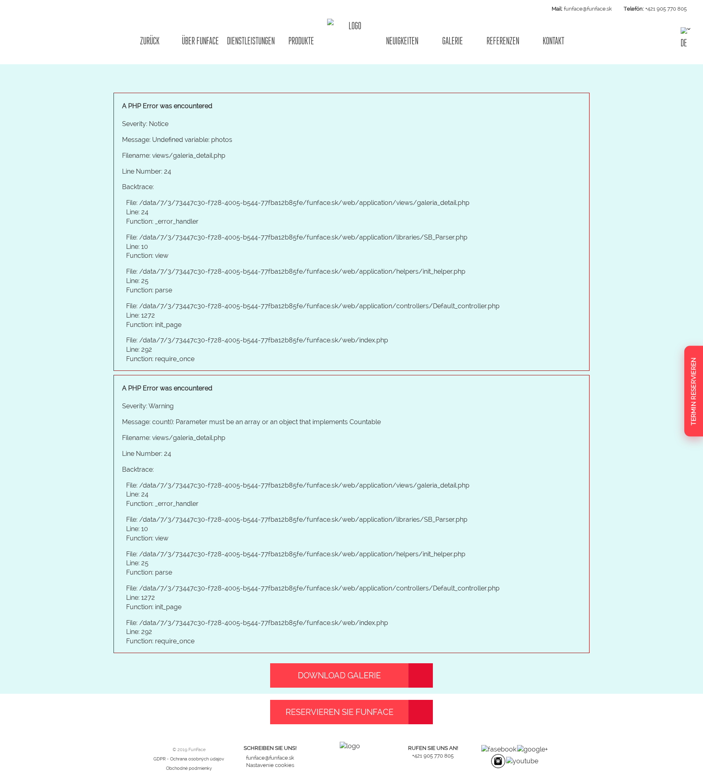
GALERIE (452, 41)
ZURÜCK (149, 41)
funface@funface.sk (588, 9)
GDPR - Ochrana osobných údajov (188, 759)
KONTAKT (553, 41)
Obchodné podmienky (189, 768)
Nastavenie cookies (270, 765)
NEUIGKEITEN (402, 41)
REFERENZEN (503, 41)
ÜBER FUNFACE (200, 41)
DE (684, 42)
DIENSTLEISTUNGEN (251, 41)
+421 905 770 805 (666, 9)
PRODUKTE (301, 41)
